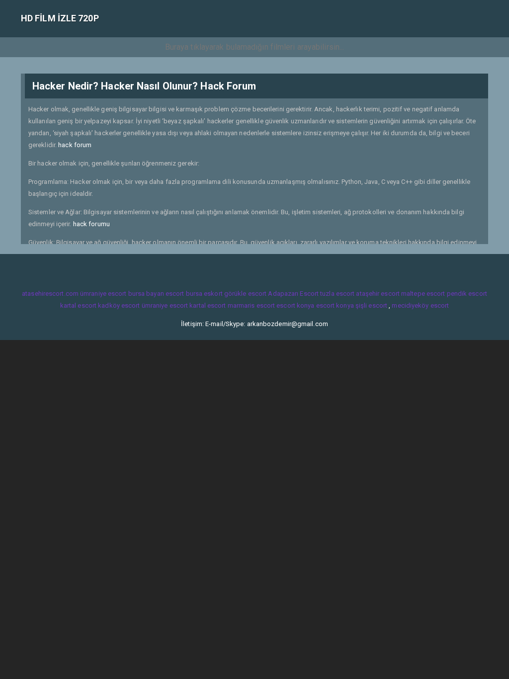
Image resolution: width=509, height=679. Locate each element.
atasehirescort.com (50, 293)
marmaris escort (251, 305)
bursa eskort (204, 293)
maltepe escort (423, 293)
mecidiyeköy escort (420, 305)
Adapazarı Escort (293, 293)
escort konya (295, 305)
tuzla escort (337, 293)
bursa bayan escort (156, 293)
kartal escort (78, 305)
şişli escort (371, 305)
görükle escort (245, 293)
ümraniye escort (103, 293)
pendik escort (467, 293)
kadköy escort (119, 305)
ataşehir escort (378, 293)
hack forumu (91, 224)
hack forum (74, 145)
